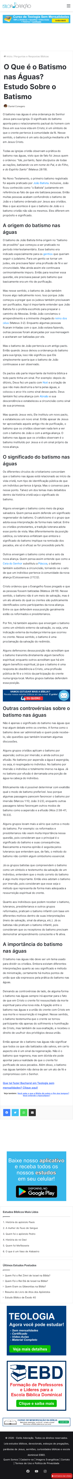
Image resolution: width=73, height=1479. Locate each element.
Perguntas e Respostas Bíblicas (31, 56)
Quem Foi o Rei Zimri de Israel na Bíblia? (27, 1275)
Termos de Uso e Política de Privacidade (37, 1463)
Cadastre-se (27, 1459)
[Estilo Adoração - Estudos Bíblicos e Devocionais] (17, 5)
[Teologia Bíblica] (36, 18)
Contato (65, 1459)
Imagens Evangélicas (47, 1459)
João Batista (41, 183)
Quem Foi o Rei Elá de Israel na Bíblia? (26, 1281)
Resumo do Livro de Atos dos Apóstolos (27, 1292)
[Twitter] (15, 1112)
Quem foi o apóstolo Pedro (20, 1233)
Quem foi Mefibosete (17, 1245)
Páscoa (42, 563)
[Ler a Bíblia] (36, 1421)
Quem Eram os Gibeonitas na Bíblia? (25, 1286)
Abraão (44, 396)
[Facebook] (6, 1112)
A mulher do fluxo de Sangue (22, 1228)
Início (9, 56)
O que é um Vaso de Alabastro (22, 1251)
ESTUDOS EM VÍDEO (63, 1476)
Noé (45, 382)
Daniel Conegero (16, 106)
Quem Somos (10, 1459)
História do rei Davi (16, 1239)
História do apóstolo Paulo (20, 1222)
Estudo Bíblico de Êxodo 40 (20, 1297)
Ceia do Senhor (12, 563)
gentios (48, 254)
